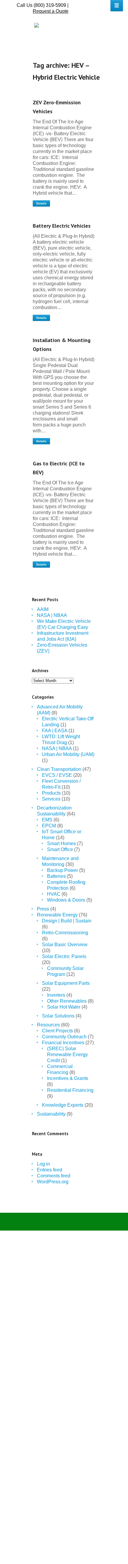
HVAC (53, 894)
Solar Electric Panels (64, 956)
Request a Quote (50, 11)
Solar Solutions (58, 1015)
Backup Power (62, 870)
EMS (47, 819)
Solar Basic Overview (65, 944)
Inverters (56, 995)
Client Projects (57, 1030)
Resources (48, 1024)
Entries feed (49, 1169)
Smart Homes (61, 843)
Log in (43, 1163)
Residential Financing (70, 1090)
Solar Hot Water (63, 1006)
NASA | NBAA (52, 615)
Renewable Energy (57, 914)
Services (51, 798)
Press (43, 908)
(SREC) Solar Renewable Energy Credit (67, 1054)
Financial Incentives (63, 1042)
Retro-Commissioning (65, 932)
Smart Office (60, 849)
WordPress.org (52, 1181)
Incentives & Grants (67, 1078)
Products (51, 793)
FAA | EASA (54, 730)
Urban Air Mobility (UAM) (68, 754)
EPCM (49, 825)
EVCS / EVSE (57, 775)
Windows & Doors (66, 900)
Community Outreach (64, 1036)
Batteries (56, 876)
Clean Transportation (59, 769)
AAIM (43, 609)
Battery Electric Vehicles (61, 225)
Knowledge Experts (62, 1105)
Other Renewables (67, 1001)
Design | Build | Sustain (66, 920)
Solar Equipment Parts (66, 983)
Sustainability (51, 1113)
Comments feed (53, 1175)
